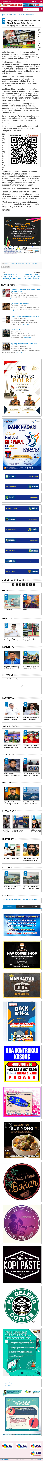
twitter (33, 1)
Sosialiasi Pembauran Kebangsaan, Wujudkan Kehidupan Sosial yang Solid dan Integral (11, 746)
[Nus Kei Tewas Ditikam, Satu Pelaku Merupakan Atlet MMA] (31, 765)
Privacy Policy (8, 1383)
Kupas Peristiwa (20, 264)
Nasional (28, 264)
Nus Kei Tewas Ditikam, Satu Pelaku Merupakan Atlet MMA (31, 774)
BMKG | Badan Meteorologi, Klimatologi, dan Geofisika (21, 899)
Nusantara (34, 264)
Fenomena (12, 264)
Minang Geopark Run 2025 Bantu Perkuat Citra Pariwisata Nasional (12, 718)
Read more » (13, 299)
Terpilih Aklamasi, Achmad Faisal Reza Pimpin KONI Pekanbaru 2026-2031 (12, 774)
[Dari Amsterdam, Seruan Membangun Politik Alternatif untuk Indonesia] (31, 658)
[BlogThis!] (4, 267)
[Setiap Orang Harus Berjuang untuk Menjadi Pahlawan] (12, 629)
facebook (35, 1)
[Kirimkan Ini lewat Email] (2, 267)
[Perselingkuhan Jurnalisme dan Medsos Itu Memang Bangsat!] (31, 850)
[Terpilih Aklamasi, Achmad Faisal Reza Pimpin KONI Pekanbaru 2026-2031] (12, 765)
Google (40, 1459)
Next (3, 604)
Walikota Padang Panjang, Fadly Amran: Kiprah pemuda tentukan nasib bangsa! (31, 639)
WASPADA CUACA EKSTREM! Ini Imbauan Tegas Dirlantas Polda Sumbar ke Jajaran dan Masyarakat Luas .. (11, 831)
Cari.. (41, 9)
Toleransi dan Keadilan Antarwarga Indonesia (11, 859)
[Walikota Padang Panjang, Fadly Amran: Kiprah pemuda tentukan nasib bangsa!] (31, 629)
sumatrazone (4, 1459)
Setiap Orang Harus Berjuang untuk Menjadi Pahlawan (12, 639)
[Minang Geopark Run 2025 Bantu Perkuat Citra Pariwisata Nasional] (12, 709)
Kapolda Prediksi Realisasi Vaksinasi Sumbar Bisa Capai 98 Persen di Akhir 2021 (30, 746)
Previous (40, 604)
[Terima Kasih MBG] (12, 601)
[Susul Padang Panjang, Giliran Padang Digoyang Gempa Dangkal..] (31, 878)
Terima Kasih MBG (10, 610)
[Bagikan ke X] (6, 267)
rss (41, 1)
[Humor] (31, 601)
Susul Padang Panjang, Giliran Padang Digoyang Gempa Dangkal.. (31, 887)
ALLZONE (34, 907)
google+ (38, 1)
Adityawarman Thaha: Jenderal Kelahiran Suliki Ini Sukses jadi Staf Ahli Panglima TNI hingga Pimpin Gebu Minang (12, 667)
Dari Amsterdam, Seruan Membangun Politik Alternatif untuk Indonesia (31, 667)
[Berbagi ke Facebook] (8, 267)
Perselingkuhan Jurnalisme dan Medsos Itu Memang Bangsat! (30, 859)
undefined (23, 293)
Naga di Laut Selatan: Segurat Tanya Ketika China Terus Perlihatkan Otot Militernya (31, 803)
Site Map (6, 1381)
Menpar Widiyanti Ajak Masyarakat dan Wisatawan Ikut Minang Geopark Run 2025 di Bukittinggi (30, 718)
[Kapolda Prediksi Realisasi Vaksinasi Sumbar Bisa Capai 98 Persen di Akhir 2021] (31, 737)
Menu (2, 9)
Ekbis (7, 264)
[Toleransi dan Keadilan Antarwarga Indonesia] (12, 850)
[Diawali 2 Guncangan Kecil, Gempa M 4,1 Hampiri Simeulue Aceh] (12, 878)
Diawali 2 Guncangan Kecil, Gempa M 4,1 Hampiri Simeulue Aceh (11, 887)
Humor (25, 610)
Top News (9, 907)
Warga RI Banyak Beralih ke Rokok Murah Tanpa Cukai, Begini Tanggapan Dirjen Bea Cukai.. (23, 23)
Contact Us (7, 1385)
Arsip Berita (22, 907)
